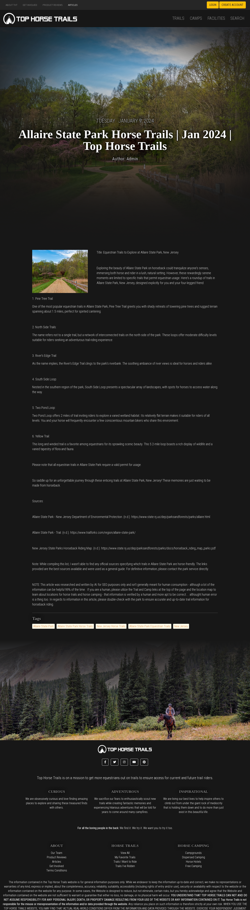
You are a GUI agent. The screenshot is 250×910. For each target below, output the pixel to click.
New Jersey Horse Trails (111, 626)
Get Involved (30, 4)
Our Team (56, 853)
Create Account (232, 5)
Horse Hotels (193, 861)
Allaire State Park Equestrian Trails (149, 626)
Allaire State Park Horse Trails (75, 626)
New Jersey (181, 626)
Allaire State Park (43, 626)
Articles (73, 4)
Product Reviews (53, 4)
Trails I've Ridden (125, 866)
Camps (196, 18)
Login (212, 5)
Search (237, 18)
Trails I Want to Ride (125, 861)
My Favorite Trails (125, 857)
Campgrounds (193, 853)
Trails (178, 18)
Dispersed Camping (193, 857)
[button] (105, 762)
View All (125, 853)
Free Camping (193, 866)
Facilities (216, 18)
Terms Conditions (56, 870)
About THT (11, 4)
